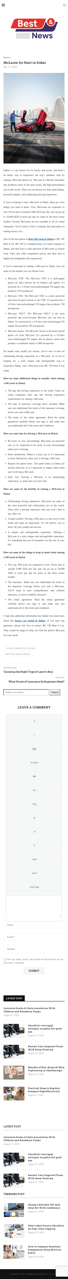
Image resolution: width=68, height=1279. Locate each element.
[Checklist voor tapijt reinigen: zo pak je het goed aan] (13, 1031)
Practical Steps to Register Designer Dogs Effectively (44, 1090)
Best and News (52, 1274)
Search (54, 692)
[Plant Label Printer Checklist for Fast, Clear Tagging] (13, 1231)
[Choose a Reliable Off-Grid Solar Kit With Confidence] (13, 1210)
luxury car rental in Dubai (20, 648)
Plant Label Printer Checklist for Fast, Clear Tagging (46, 1227)
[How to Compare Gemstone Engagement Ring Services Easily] (13, 1252)
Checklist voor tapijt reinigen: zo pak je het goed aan (45, 1028)
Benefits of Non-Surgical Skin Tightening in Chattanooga (46, 1069)
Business (6, 57)
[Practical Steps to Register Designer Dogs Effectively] (13, 1093)
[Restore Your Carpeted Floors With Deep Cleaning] (13, 1052)
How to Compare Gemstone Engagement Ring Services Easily (44, 1249)
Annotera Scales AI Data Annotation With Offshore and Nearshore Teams (29, 1010)
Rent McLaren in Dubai (18, 654)
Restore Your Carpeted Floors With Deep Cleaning (45, 1048)
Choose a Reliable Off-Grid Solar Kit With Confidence (44, 1206)
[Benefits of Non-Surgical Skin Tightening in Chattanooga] (13, 1073)
